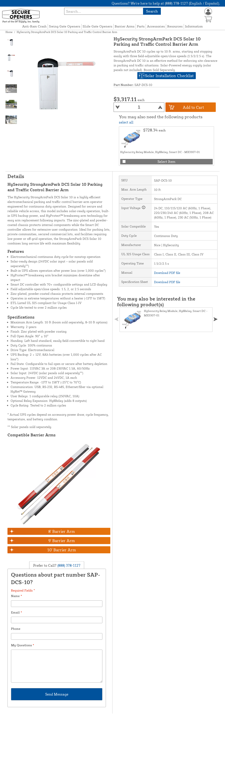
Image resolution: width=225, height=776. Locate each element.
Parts (141, 26)
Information (194, 26)
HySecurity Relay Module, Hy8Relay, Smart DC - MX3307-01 (160, 152)
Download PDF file (167, 273)
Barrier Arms (124, 26)
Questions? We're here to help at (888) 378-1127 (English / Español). (166, 3)
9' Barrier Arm (61, 540)
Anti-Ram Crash (34, 26)
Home (9, 32)
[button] (216, 319)
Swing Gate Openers (64, 26)
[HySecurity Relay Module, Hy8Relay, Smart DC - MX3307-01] (131, 139)
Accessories (156, 26)
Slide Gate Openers (97, 26)
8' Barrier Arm (61, 531)
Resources (175, 26)
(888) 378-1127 (68, 565)
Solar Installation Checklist (169, 75)
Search (152, 11)
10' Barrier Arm (61, 549)
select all (126, 122)
